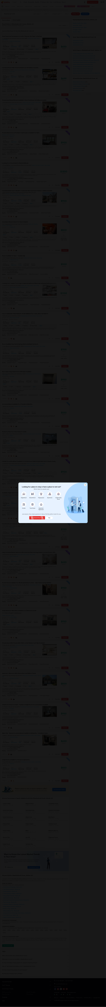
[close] (85, 485)
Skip (49, 517)
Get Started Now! (36, 518)
